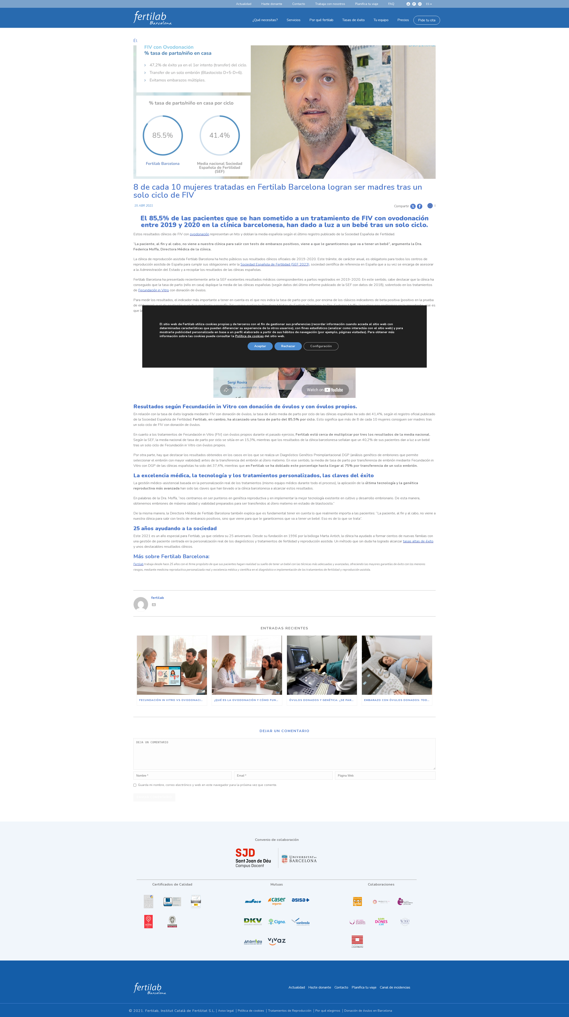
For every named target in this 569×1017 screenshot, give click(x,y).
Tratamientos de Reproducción (289, 1011)
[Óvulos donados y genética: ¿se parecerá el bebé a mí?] (322, 665)
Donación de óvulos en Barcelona (368, 1011)
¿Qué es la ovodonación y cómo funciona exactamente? (248, 700)
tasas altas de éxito (418, 541)
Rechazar (288, 346)
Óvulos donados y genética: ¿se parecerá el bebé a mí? (323, 700)
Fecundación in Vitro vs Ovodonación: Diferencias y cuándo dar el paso (173, 700)
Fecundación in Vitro (153, 290)
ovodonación (199, 234)
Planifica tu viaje (364, 987)
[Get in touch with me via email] (154, 605)
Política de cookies (251, 1011)
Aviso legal (226, 1011)
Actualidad (297, 987)
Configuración (321, 346)
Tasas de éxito (353, 20)
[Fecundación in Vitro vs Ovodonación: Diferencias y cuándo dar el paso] (172, 665)
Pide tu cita (426, 20)
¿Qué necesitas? (265, 20)
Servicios (294, 20)
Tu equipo (381, 20)
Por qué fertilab (321, 20)
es (427, 4)
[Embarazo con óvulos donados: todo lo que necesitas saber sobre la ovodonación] (397, 665)
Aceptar (260, 346)
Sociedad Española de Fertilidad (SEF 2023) (274, 264)
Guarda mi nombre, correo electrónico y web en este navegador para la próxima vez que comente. (207, 785)
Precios (403, 20)
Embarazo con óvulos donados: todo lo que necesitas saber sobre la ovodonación (398, 700)
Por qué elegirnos (327, 1011)
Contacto (341, 987)
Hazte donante (319, 987)
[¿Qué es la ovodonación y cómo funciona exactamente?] (247, 665)
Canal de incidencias (395, 987)
